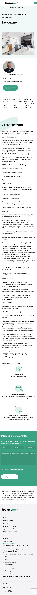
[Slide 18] (27, 52)
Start (4, 518)
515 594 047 (9, 78)
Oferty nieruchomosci (16, 7)
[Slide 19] (28, 52)
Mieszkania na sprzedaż (10, 562)
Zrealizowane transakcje (9, 526)
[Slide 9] (16, 52)
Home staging (6, 523)
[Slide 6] (13, 52)
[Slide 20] (29, 52)
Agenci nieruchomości (8, 529)
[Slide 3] (9, 52)
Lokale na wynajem (9, 573)
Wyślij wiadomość (10, 88)
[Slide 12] (20, 52)
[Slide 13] (21, 52)
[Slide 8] (15, 52)
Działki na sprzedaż (9, 567)
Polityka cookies (7, 584)
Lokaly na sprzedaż (9, 569)
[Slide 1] (7, 52)
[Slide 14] (22, 52)
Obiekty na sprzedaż (9, 571)
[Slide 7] (14, 52)
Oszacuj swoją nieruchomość (10, 531)
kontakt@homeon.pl (10, 543)
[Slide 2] (8, 52)
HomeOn (4, 7)
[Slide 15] (23, 52)
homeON (5, 587)
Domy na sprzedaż (9, 564)
